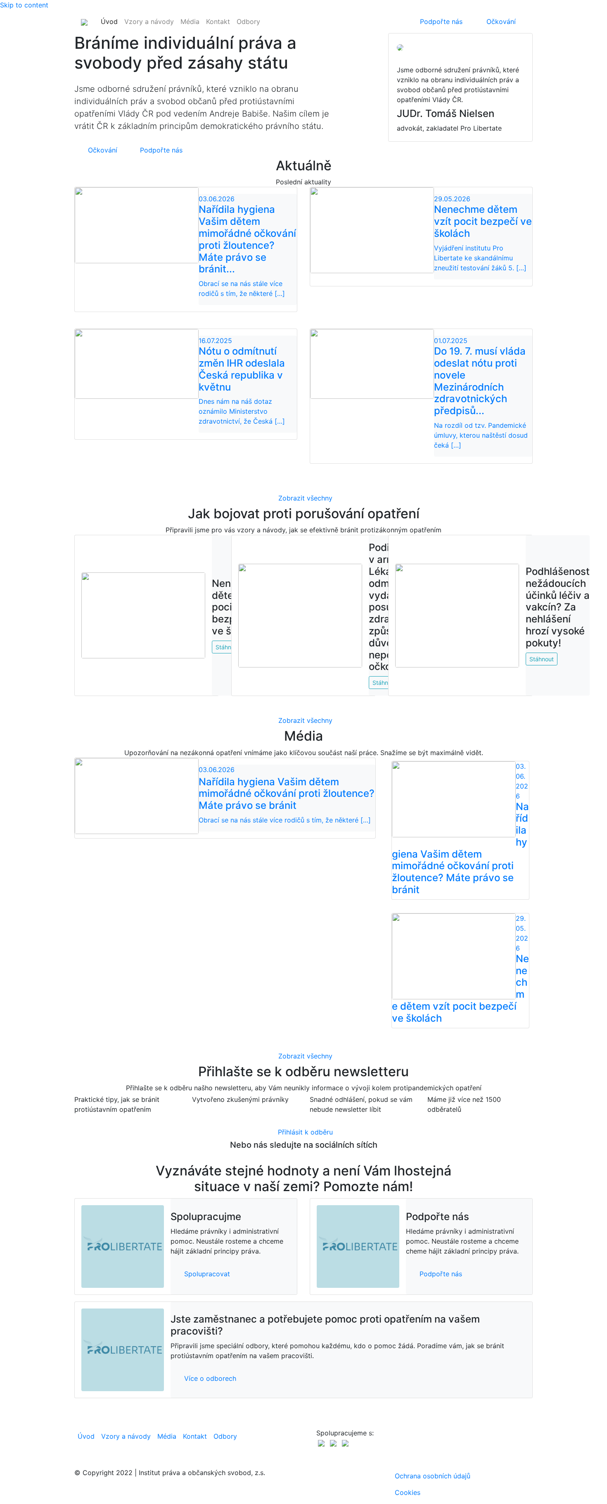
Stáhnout (541, 659)
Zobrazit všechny (305, 498)
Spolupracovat (207, 1274)
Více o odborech (210, 1378)
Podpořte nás (441, 21)
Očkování (501, 21)
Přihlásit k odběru (305, 1132)
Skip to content (24, 5)
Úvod (109, 21)
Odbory (248, 21)
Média (189, 21)
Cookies (407, 1492)
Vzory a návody (149, 21)
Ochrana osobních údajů (432, 1476)
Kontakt (218, 21)
